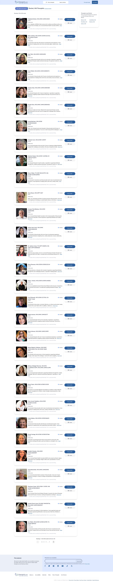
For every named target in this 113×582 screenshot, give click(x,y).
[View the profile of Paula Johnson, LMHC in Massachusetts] (21, 335)
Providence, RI (84, 21)
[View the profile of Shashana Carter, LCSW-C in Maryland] (21, 491)
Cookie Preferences (95, 580)
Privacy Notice (87, 563)
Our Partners (64, 575)
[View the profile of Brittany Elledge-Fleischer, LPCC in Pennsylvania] (21, 370)
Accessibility (37, 575)
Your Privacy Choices (82, 580)
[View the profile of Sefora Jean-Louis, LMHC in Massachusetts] (21, 232)
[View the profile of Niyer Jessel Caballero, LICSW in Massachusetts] (21, 405)
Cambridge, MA (92, 20)
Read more (30, 95)
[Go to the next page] (53, 541)
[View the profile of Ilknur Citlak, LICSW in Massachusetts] (21, 177)
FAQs (49, 575)
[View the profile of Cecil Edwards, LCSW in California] (21, 302)
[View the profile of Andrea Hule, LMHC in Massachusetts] (21, 92)
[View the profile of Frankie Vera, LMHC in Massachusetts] (21, 109)
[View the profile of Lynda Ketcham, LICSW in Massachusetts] (21, 126)
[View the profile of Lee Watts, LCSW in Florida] (21, 526)
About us (31, 575)
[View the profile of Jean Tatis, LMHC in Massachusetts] (21, 58)
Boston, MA (83, 20)
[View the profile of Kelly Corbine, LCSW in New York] (21, 40)
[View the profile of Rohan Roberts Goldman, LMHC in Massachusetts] (21, 352)
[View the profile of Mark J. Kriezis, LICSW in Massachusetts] (21, 285)
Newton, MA (92, 21)
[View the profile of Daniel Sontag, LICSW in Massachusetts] (21, 439)
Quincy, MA (83, 23)
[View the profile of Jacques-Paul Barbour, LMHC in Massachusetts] (21, 213)
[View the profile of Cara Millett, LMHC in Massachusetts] (21, 75)
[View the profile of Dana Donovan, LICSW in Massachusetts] (21, 269)
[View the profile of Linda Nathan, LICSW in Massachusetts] (21, 422)
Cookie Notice (89, 580)
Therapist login (87, 2)
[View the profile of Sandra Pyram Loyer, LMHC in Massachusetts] (21, 508)
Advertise (44, 575)
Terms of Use (71, 580)
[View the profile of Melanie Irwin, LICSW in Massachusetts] (21, 144)
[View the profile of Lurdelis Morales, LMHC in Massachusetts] (21, 455)
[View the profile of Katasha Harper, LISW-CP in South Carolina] (21, 160)
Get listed (95, 2)
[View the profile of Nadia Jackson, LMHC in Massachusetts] (21, 319)
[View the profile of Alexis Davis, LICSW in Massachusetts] (21, 388)
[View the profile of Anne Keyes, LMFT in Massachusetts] (21, 197)
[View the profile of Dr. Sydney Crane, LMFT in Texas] (21, 250)
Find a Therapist (55, 575)
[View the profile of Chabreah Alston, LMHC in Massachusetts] (21, 23)
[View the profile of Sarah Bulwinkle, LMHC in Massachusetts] (21, 474)
